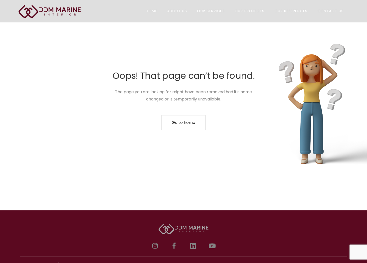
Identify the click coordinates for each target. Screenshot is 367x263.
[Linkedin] (193, 246)
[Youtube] (212, 246)
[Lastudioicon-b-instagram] (155, 246)
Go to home (183, 122)
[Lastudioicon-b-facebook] (174, 246)
